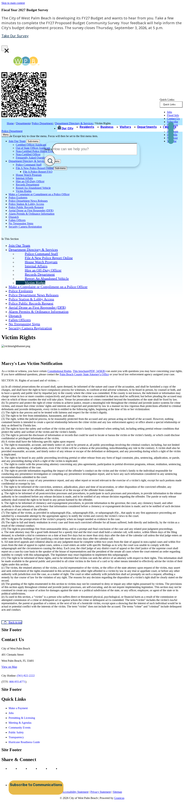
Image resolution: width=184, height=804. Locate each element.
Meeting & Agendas (20, 722)
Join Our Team (17, 141)
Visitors (125, 127)
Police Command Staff (29, 164)
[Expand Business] (103, 132)
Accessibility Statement (75, 791)
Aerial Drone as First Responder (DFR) (31, 210)
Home (10, 123)
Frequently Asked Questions (32, 157)
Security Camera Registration (25, 226)
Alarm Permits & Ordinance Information (31, 213)
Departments (147, 127)
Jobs (11, 713)
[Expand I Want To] (166, 132)
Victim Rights (23, 191)
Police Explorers (18, 197)
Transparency (16, 737)
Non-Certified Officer (28, 154)
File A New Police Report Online (35, 168)
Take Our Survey (15, 36)
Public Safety (16, 732)
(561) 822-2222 (26, 675)
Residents (87, 127)
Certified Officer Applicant (31, 144)
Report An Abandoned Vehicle (33, 187)
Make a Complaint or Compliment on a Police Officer (39, 194)
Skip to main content (13, 2)
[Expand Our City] (60, 133)
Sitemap (117, 791)
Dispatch (14, 216)
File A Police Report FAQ (37, 171)
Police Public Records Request (26, 207)
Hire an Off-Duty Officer (30, 181)
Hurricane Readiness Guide (24, 742)
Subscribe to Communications (36, 785)
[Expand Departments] (140, 132)
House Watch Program (29, 174)
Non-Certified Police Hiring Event (35, 151)
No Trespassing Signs (21, 223)
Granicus (119, 798)
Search (48, 149)
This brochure (89, 371)
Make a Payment (18, 708)
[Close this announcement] (4, 48)
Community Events (20, 727)
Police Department (43, 123)
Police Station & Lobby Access (26, 204)
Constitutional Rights (59, 371)
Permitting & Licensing (22, 717)
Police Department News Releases (28, 200)
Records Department (27, 184)
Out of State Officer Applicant (33, 147)
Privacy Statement (100, 791)
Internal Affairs (24, 178)
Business (106, 127)
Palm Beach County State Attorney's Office (84, 374)
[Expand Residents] (83, 132)
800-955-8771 (17, 681)
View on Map (9, 666)
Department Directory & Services (74, 123)
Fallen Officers (17, 220)
